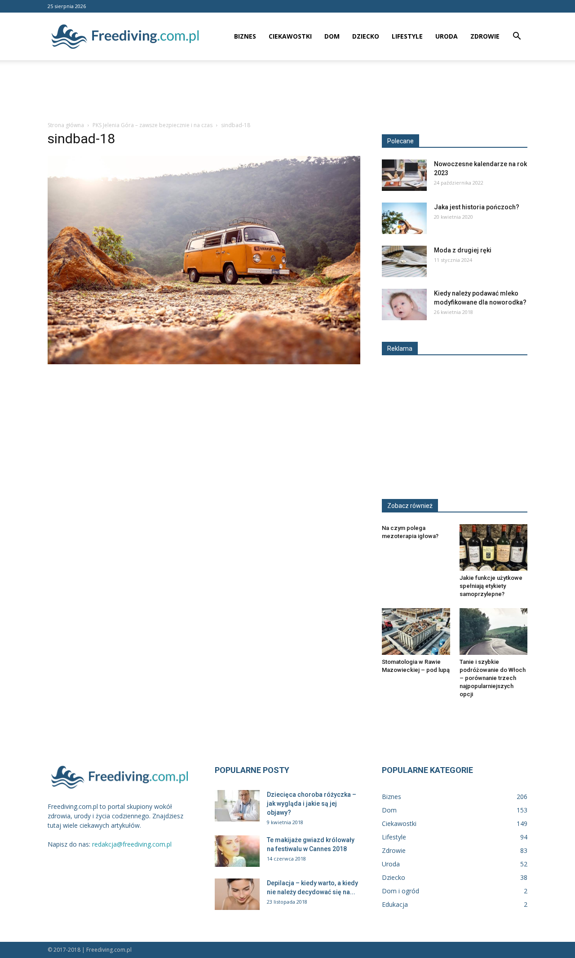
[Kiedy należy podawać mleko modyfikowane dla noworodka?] (404, 304)
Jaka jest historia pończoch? (476, 207)
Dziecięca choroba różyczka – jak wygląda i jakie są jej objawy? (311, 803)
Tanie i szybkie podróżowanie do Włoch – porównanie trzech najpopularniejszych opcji (493, 678)
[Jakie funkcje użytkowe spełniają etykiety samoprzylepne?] (494, 547)
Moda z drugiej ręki (462, 250)
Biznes (245, 36)
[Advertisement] (287, 91)
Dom (332, 36)
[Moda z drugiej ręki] (404, 261)
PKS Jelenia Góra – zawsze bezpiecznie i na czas (152, 125)
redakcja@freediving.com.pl (132, 844)
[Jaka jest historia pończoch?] (404, 218)
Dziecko (365, 36)
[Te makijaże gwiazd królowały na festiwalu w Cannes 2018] (237, 851)
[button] (516, 37)
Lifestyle (407, 36)
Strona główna (66, 125)
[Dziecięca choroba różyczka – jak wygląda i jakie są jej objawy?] (237, 805)
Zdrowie (485, 36)
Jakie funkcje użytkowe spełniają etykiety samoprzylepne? (491, 585)
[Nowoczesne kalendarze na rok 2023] (404, 175)
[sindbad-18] (204, 362)
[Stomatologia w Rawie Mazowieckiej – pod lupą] (416, 631)
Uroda (446, 36)
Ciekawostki (290, 36)
